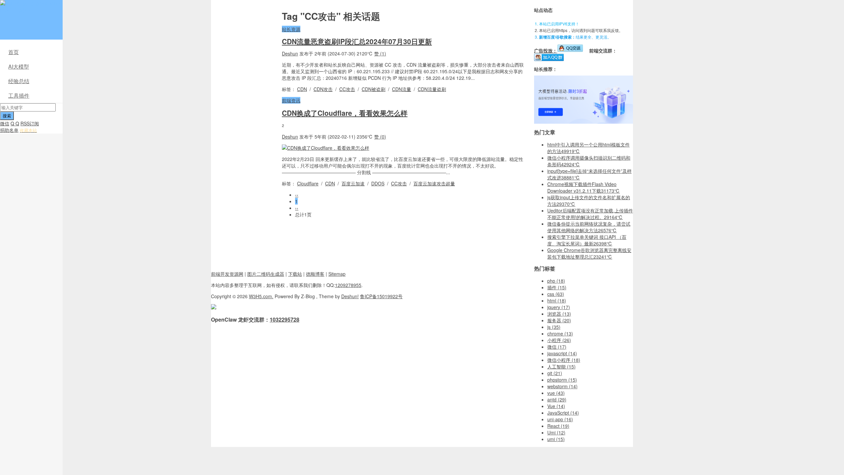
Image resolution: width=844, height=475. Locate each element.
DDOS (377, 183)
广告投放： (545, 50)
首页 (13, 52)
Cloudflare (307, 183)
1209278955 (348, 285)
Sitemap (337, 273)
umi (556, 439)
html (556, 300)
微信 (4, 123)
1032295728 (284, 319)
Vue (556, 406)
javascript (562, 353)
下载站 (295, 273)
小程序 (559, 340)
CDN (302, 89)
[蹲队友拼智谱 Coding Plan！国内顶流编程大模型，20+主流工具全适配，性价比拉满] (583, 121)
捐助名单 (9, 130)
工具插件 (18, 95)
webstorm (562, 386)
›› (296, 208)
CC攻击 (347, 89)
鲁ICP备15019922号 (381, 296)
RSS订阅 (29, 123)
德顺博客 (315, 273)
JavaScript (563, 412)
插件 (556, 287)
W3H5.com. (261, 296)
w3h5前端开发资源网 (30, 6)
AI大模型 (18, 66)
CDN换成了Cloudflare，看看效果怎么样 (344, 113)
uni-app (560, 419)
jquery (558, 307)
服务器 (559, 320)
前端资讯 (291, 100)
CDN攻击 (323, 89)
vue (556, 393)
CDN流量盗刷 (432, 89)
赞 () (380, 53)
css (555, 294)
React (558, 426)
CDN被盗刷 (373, 89)
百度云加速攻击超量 (434, 183)
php (556, 280)
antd (556, 399)
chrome (560, 333)
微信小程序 (563, 360)
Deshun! (350, 296)
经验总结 (18, 81)
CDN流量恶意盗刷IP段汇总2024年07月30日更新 (357, 41)
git (554, 373)
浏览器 (559, 313)
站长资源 (291, 29)
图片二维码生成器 (265, 273)
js (553, 327)
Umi (556, 432)
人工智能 (561, 366)
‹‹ (296, 194)
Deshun (290, 53)
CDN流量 (401, 89)
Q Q (15, 123)
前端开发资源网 (227, 273)
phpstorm (562, 379)
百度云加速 (353, 183)
